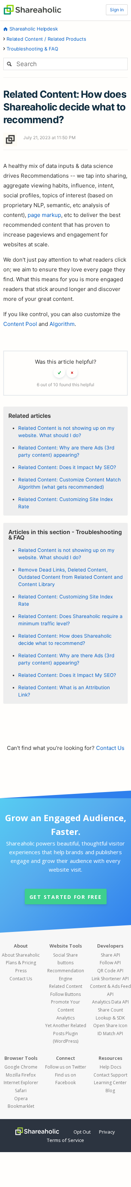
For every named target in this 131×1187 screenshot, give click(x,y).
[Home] (32, 9)
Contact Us (110, 747)
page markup (44, 214)
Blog (110, 1090)
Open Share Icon (110, 1025)
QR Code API (110, 971)
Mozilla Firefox (21, 1075)
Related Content (65, 986)
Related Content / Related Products (46, 39)
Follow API (110, 963)
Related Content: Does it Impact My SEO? (67, 467)
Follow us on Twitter (65, 1067)
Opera (21, 1098)
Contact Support (110, 1075)
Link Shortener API (110, 979)
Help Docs (110, 1067)
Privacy (107, 1132)
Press (21, 971)
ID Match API (110, 1033)
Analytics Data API (110, 1002)
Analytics (65, 1018)
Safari (21, 1090)
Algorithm (62, 323)
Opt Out (82, 1132)
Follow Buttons (65, 994)
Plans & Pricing (21, 963)
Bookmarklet (21, 1106)
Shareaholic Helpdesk (33, 29)
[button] (59, 372)
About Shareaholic (21, 955)
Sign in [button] (117, 9)
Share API (110, 955)
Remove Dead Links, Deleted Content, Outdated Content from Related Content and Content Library (70, 577)
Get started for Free (65, 896)
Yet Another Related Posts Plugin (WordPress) (65, 1033)
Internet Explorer (21, 1082)
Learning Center (110, 1082)
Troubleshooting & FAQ (32, 49)
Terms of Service (65, 1140)
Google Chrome (20, 1067)
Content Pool (20, 323)
